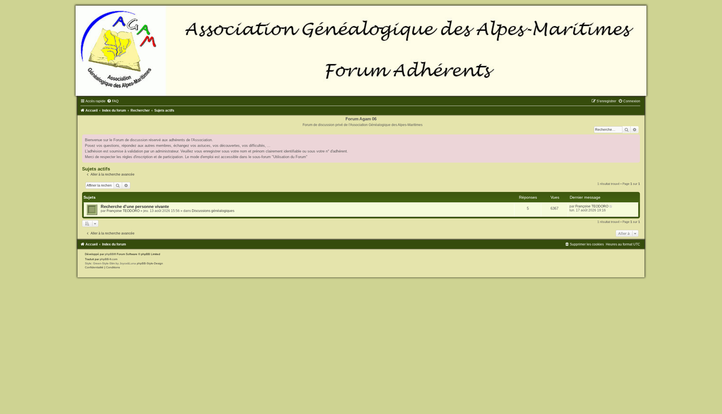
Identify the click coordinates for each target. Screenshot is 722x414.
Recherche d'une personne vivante (135, 206)
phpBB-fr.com (108, 259)
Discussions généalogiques (213, 211)
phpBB (109, 254)
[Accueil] (361, 51)
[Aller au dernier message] (611, 206)
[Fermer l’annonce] (635, 139)
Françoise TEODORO (123, 211)
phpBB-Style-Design (150, 263)
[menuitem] (112, 101)
